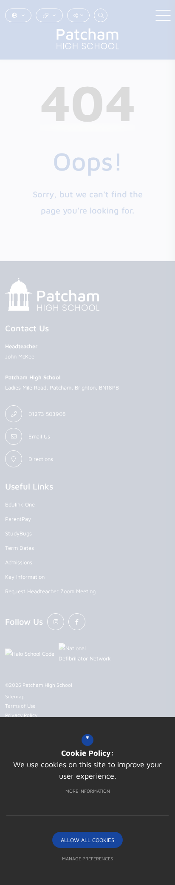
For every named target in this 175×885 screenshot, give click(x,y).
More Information (87, 791)
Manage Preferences (87, 858)
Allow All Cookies (87, 840)
